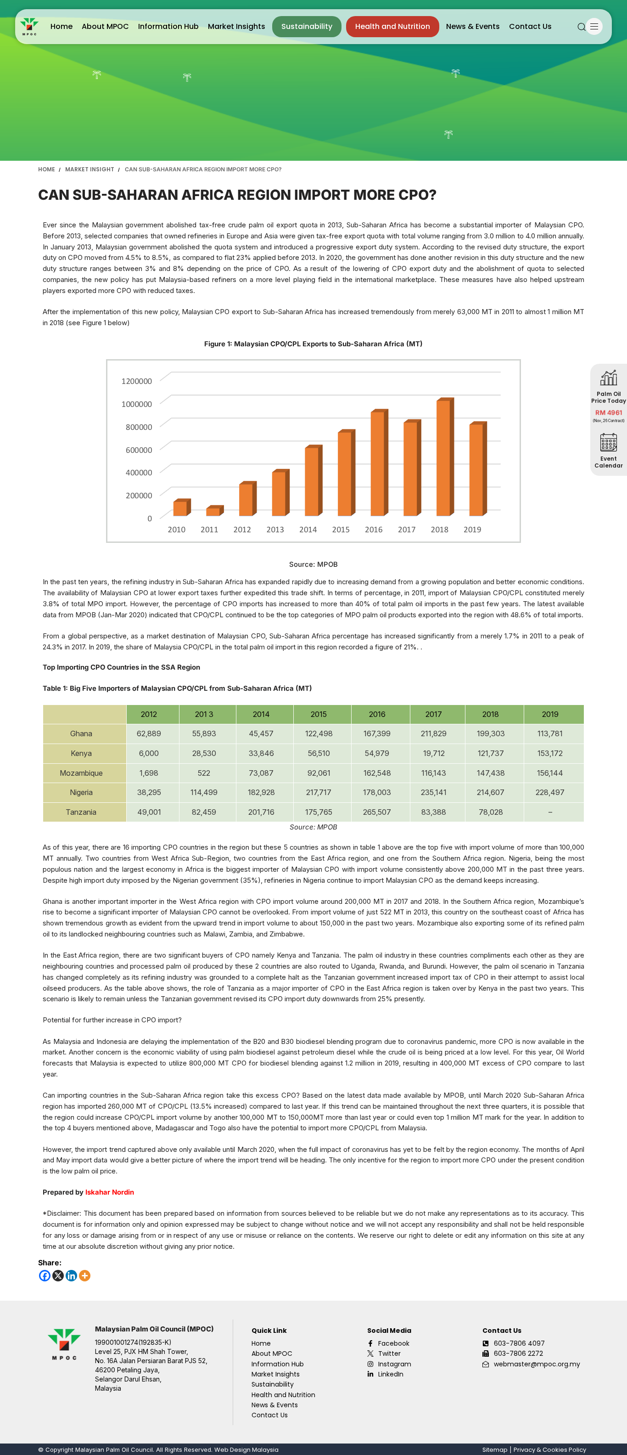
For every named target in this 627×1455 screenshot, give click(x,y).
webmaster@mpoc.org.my (537, 1364)
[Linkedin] (71, 1275)
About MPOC (105, 26)
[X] (58, 1275)
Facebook (393, 1343)
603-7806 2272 (518, 1353)
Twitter (389, 1353)
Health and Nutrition (392, 26)
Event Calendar (608, 462)
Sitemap (495, 1449)
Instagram (394, 1364)
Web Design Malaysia (246, 1449)
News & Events (473, 26)
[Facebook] (44, 1275)
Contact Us (530, 26)
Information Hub (168, 26)
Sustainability (306, 26)
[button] (581, 27)
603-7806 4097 (519, 1343)
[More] (84, 1275)
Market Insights (236, 26)
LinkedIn (390, 1374)
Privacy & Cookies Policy (550, 1449)
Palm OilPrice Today (608, 397)
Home (61, 26)
